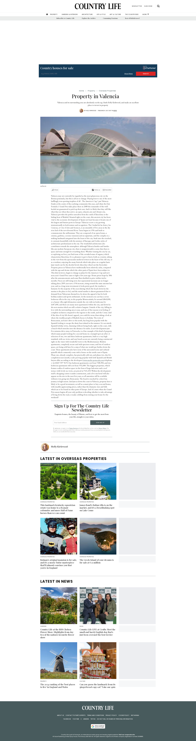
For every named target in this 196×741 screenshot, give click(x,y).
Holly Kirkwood (91, 110)
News (115, 110)
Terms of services (73, 428)
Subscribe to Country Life (65, 18)
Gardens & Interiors (70, 14)
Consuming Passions (110, 18)
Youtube (76, 719)
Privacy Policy (111, 715)
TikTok (92, 719)
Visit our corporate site (127, 734)
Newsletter (108, 190)
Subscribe (148, 6)
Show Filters (128, 74)
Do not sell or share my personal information (115, 719)
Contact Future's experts (75, 715)
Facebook (67, 719)
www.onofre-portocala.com (93, 360)
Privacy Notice (102, 428)
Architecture (87, 14)
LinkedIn (86, 719)
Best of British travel (132, 18)
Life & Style (101, 14)
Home (81, 91)
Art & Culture (115, 14)
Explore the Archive (89, 18)
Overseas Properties (107, 91)
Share (56, 190)
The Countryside (132, 14)
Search (146, 73)
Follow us (97, 190)
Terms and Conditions (95, 715)
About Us (60, 715)
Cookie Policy (124, 715)
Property (54, 14)
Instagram (135, 715)
